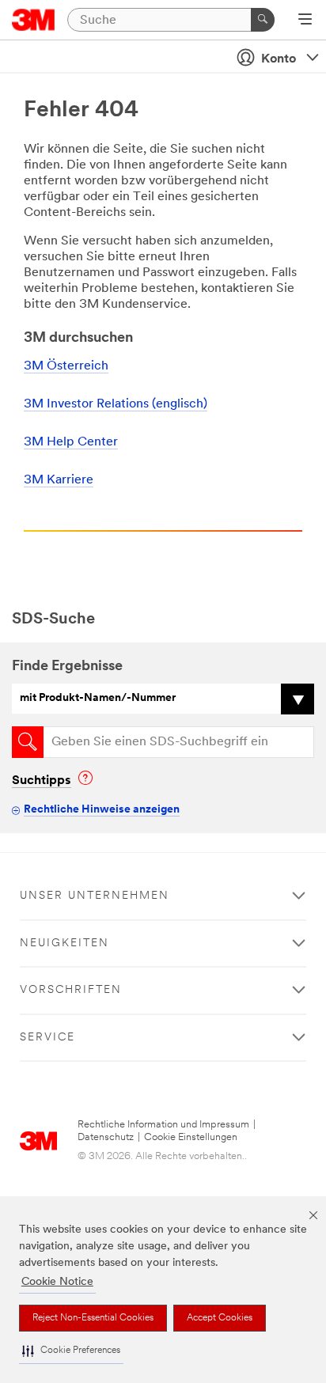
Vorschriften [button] (71, 990)
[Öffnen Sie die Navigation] (305, 20)
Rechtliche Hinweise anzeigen (102, 810)
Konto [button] (278, 59)
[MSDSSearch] (28, 742)
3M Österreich (66, 366)
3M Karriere (58, 480)
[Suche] (263, 20)
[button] (71, 1351)
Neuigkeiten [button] (64, 943)
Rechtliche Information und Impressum (163, 1125)
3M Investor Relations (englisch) (115, 404)
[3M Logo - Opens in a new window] (33, 20)
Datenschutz (106, 1137)
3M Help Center (71, 442)
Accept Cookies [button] (219, 1318)
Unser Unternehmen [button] (94, 896)
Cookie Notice (57, 1282)
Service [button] (47, 1038)
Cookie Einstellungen (190, 1137)
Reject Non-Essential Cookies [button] (93, 1318)
